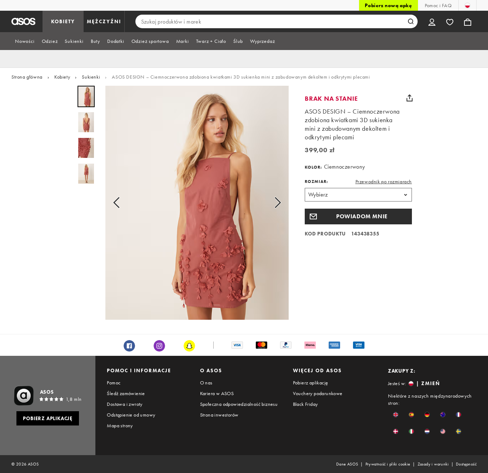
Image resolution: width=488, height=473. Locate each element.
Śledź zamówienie (126, 393)
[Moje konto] (432, 21)
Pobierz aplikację (310, 382)
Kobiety (62, 77)
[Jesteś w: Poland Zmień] (467, 5)
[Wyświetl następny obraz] (275, 202)
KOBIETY (63, 21)
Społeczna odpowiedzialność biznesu (239, 404)
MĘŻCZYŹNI (104, 21)
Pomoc (113, 382)
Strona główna (27, 77)
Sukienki (91, 77)
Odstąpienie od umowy (131, 415)
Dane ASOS (347, 464)
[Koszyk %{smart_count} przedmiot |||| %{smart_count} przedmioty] (468, 21)
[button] (358, 216)
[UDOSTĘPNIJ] (409, 98)
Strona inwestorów (219, 415)
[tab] (24, 41)
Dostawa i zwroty (124, 404)
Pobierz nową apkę (388, 5)
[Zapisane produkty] (450, 21)
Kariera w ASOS (217, 393)
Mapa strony (120, 425)
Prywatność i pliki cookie (387, 464)
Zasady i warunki (433, 464)
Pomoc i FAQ (438, 5)
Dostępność (466, 464)
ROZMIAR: (316, 181)
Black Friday (305, 404)
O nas (206, 382)
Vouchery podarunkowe (318, 393)
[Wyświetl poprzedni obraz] (118, 202)
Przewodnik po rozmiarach (383, 181)
